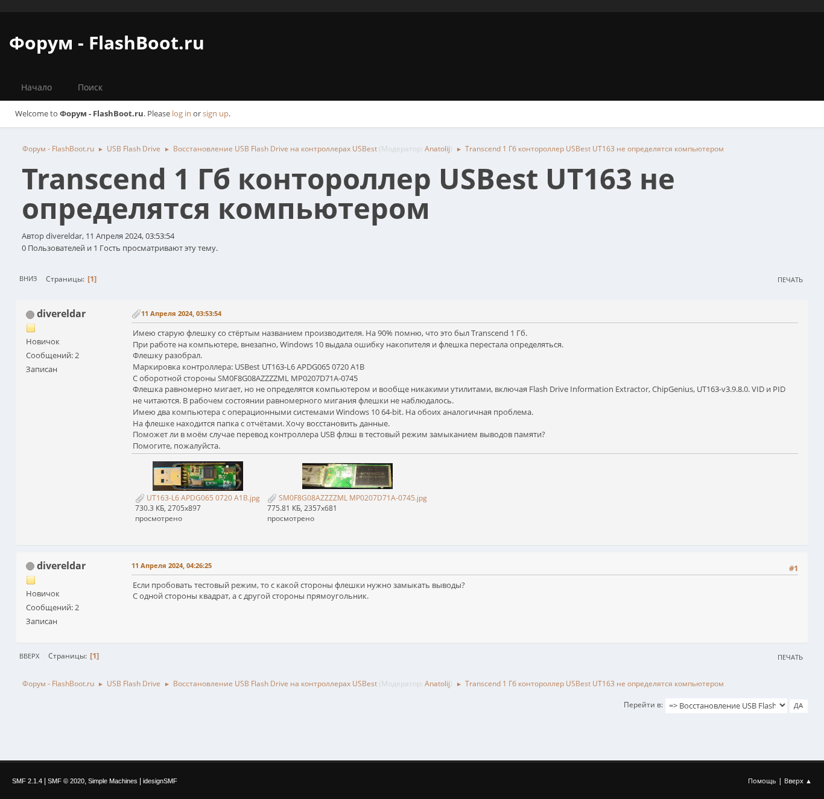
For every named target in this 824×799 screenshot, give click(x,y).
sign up (216, 113)
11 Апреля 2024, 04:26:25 (172, 565)
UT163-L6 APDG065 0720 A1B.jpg (202, 498)
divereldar (61, 313)
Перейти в (642, 705)
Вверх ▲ (798, 780)
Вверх (29, 655)
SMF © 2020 (66, 781)
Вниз (28, 278)
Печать (790, 279)
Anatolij (437, 149)
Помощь (762, 780)
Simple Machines (113, 781)
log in (181, 113)
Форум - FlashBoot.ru (106, 42)
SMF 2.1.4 (27, 781)
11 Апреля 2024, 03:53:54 (181, 313)
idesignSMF (160, 781)
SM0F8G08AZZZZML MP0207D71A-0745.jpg (352, 498)
